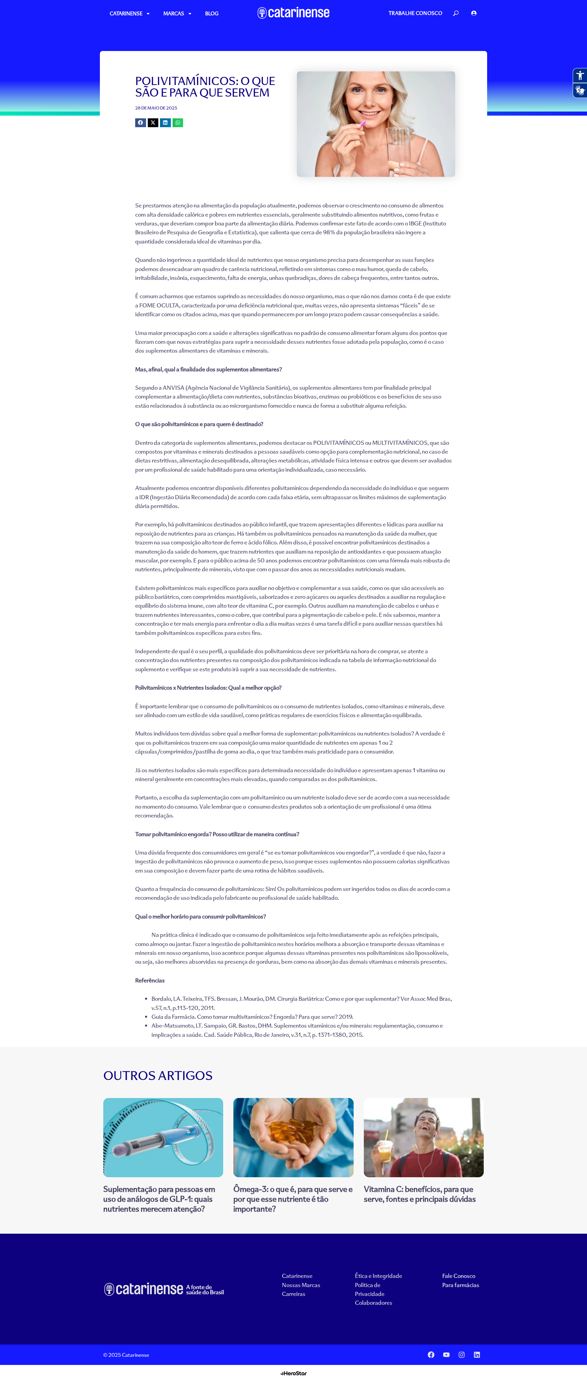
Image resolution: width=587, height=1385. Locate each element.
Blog (211, 13)
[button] (140, 122)
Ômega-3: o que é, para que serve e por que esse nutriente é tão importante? (293, 1198)
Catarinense (126, 13)
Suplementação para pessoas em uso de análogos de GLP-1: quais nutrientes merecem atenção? (159, 1198)
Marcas (173, 13)
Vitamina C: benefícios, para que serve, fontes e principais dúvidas (420, 1193)
